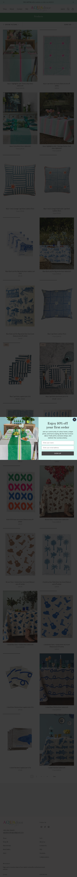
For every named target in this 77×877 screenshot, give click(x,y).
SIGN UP (57, 453)
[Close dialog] (74, 419)
